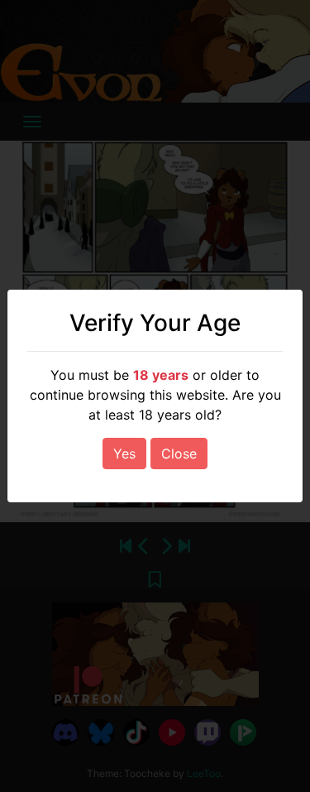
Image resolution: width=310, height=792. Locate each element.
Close (179, 453)
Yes (124, 453)
